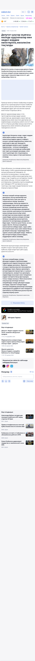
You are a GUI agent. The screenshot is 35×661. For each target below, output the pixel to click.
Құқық (22, 15)
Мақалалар (28, 15)
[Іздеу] (28, 11)
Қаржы (13, 15)
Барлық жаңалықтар (12, 26)
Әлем (7, 15)
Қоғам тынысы (24, 26)
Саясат (3, 15)
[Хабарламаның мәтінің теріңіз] (17, 376)
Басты (3, 26)
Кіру (32, 372)
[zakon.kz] (6, 12)
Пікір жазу (30, 381)
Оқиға (17, 15)
